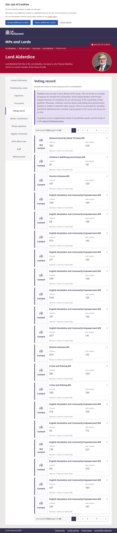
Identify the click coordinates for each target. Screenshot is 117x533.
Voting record (19, 111)
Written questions (19, 126)
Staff (19, 149)
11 (96, 130)
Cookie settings (65, 22)
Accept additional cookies (18, 22)
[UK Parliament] (14, 32)
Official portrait (19, 157)
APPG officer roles (19, 141)
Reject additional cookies (45, 22)
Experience (18, 96)
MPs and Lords (18, 42)
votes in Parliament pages (52, 121)
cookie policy (52, 17)
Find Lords (36, 48)
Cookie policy (60, 531)
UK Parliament (10, 48)
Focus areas (19, 103)
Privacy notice (86, 531)
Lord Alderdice (48, 48)
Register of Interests (19, 134)
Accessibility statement (103, 531)
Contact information (19, 80)
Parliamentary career (19, 88)
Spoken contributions (19, 119)
